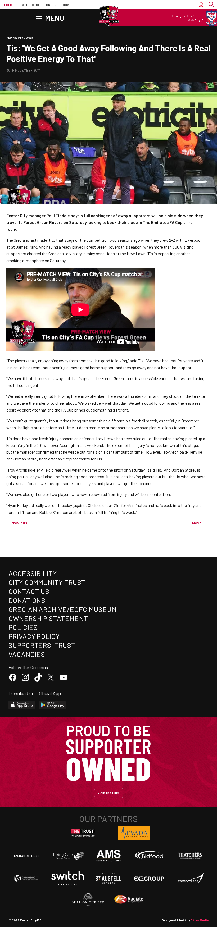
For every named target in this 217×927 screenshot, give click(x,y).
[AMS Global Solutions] (108, 855)
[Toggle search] (211, 5)
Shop (65, 5)
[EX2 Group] (149, 878)
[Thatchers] (190, 855)
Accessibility (32, 573)
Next (196, 522)
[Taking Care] (67, 856)
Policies (23, 627)
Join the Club (108, 793)
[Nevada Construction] (134, 833)
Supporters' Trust (41, 645)
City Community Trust (46, 582)
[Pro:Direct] (26, 856)
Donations (27, 600)
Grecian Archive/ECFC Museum (62, 609)
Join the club (27, 5)
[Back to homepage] (108, 16)
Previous (19, 522)
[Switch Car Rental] (67, 878)
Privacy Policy (34, 636)
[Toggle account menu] (201, 5)
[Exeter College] (190, 878)
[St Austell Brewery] (108, 878)
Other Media (200, 920)
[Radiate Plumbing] (128, 899)
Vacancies (26, 654)
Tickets (49, 5)
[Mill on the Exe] (88, 899)
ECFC (8, 5)
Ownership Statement (48, 618)
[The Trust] (83, 833)
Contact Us (28, 591)
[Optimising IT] (26, 878)
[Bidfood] (149, 855)
